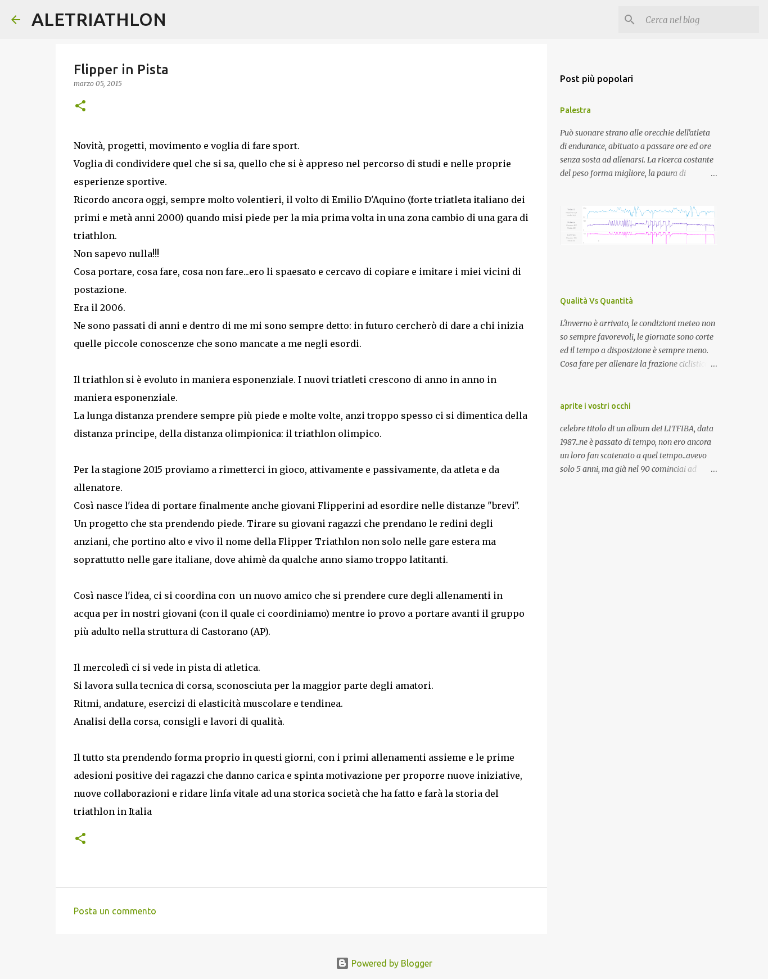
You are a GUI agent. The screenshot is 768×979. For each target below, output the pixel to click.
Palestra (575, 110)
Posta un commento (115, 911)
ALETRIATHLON (98, 19)
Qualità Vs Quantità (596, 300)
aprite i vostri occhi (595, 405)
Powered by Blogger (390, 963)
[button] (80, 106)
